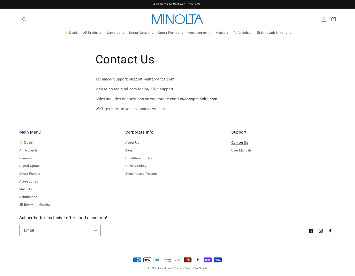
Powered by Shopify (196, 268)
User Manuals (241, 150)
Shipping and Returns (141, 174)
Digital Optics (29, 166)
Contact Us (239, 142)
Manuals (25, 189)
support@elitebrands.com (151, 79)
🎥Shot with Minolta (34, 204)
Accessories (28, 181)
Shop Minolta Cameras (170, 268)
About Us (132, 142)
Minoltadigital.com (120, 89)
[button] (24, 19)
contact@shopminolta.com (193, 99)
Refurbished (28, 197)
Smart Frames (29, 174)
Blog (128, 150)
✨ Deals (26, 142)
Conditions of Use (138, 158)
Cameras (26, 158)
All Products (28, 150)
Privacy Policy (135, 166)
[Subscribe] (95, 230)
